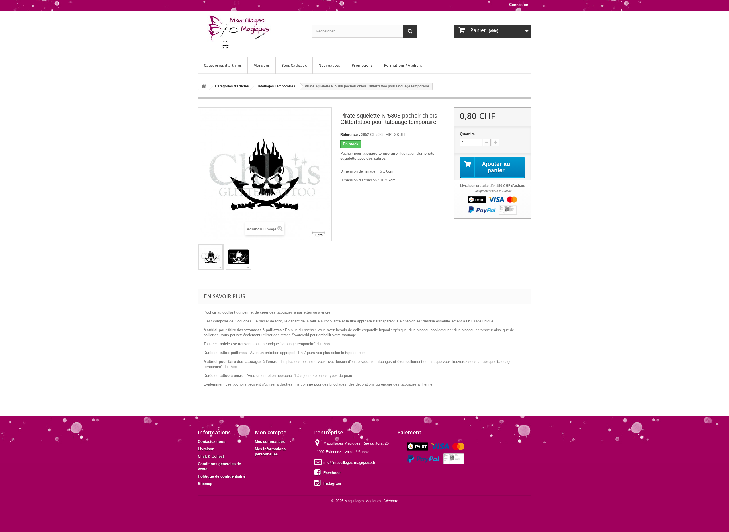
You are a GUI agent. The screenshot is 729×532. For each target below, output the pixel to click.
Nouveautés (329, 65)
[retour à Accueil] (203, 86)
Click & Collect (211, 456)
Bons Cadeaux (294, 65)
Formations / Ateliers (403, 65)
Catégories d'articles (223, 65)
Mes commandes (270, 441)
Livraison (206, 449)
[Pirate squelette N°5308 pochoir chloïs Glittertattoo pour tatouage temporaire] (210, 256)
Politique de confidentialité (221, 476)
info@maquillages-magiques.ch (349, 462)
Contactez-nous (211, 441)
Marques (261, 65)
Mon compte (270, 432)
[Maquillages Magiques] (250, 32)
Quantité (467, 134)
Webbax (391, 501)
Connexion (518, 5)
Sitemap (205, 484)
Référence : (350, 134)
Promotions (362, 65)
